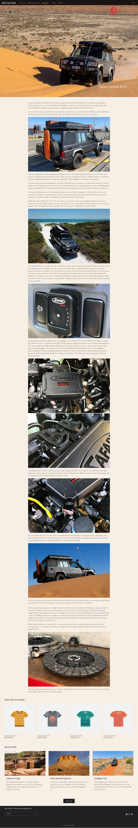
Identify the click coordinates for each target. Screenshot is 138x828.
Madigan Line (100, 778)
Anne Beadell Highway (60, 778)
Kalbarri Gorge (13, 778)
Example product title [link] (10, 736)
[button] (46, 3)
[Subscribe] (36, 813)
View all (69, 801)
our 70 (56, 689)
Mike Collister (71, 825)
